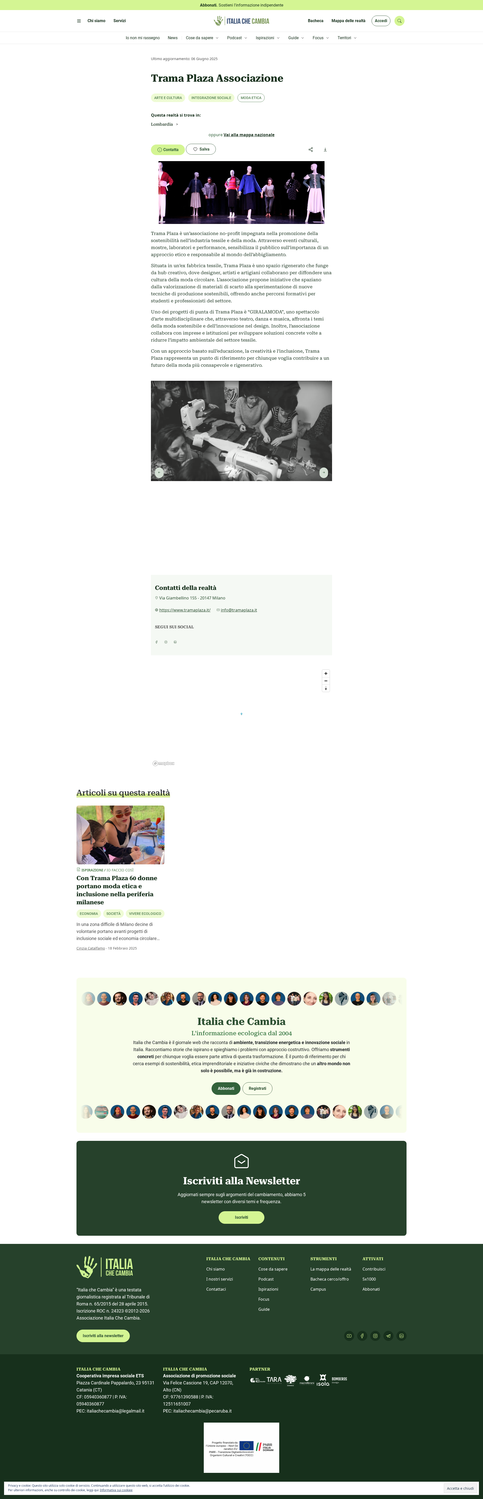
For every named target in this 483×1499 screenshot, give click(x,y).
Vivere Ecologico (145, 914)
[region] (241, 717)
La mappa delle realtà (330, 1269)
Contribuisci (374, 1269)
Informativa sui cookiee (116, 1490)
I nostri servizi (219, 1279)
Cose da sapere (273, 1269)
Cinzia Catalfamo (90, 948)
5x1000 (369, 1279)
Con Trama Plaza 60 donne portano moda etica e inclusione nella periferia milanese (116, 890)
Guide (264, 1309)
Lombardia (162, 124)
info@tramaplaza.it (239, 610)
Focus (263, 1299)
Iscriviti (241, 1217)
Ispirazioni (268, 1289)
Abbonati (226, 1088)
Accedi (381, 20)
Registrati (257, 1088)
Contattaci (216, 1289)
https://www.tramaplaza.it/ (185, 610)
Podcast (266, 1279)
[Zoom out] (326, 680)
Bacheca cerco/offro (329, 1279)
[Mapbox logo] (163, 763)
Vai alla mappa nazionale (249, 134)
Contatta (171, 149)
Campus (318, 1289)
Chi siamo (215, 1269)
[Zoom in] (326, 673)
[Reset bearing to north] (326, 688)
